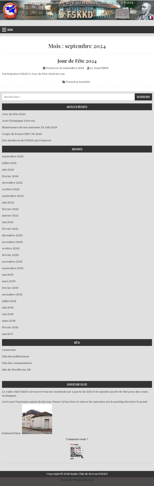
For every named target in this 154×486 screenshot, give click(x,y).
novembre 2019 (12, 261)
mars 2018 (8, 320)
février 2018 (10, 327)
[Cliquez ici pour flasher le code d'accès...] (77, 458)
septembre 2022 (13, 195)
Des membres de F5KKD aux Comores (26, 140)
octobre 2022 (10, 189)
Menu (10, 30)
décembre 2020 (12, 235)
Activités (84, 81)
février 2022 (10, 209)
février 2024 (10, 176)
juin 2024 (8, 169)
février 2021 (10, 228)
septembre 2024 (12, 156)
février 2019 (10, 287)
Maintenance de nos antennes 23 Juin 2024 (29, 127)
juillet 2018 (9, 301)
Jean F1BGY (101, 68)
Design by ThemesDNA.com (77, 480)
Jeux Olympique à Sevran (19, 120)
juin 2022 (8, 202)
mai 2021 (7, 222)
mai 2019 (7, 274)
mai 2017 (7, 333)
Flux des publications (15, 356)
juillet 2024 (9, 163)
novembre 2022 (12, 182)
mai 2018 (7, 314)
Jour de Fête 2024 (77, 60)
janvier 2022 (10, 215)
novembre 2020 (12, 242)
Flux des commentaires (17, 363)
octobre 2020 (11, 248)
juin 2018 (8, 307)
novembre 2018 (12, 294)
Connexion (9, 349)
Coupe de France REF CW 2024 (22, 133)
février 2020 (10, 255)
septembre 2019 (12, 268)
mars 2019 (8, 281)
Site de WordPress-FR (16, 369)
